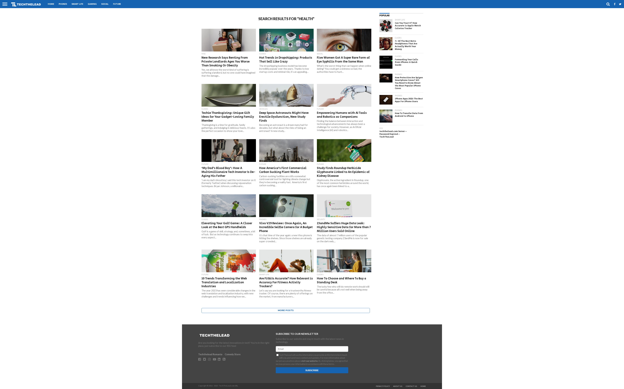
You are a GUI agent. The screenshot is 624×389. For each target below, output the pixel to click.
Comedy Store (232, 354)
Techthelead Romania (210, 354)
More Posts (286, 310)
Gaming (92, 4)
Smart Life (77, 4)
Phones (63, 4)
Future (117, 4)
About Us (397, 386)
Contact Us (411, 386)
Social (105, 4)
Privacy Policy (383, 386)
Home (51, 4)
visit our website (309, 361)
